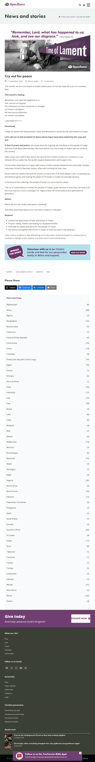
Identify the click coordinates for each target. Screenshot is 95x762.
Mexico (9, 436)
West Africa (11, 590)
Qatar (8, 513)
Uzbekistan (11, 573)
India (8, 387)
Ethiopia (10, 376)
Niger (8, 475)
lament (9, 271)
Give (6, 642)
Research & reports (11, 722)
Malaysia (10, 425)
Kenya (9, 409)
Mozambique (12, 453)
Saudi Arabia (11, 518)
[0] (84, 5)
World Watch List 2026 (12, 710)
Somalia (9, 524)
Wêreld (9, 584)
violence (39, 271)
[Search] (80, 5)
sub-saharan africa (24, 271)
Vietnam (10, 579)
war (48, 271)
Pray (6, 639)
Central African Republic (16, 337)
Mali (8, 431)
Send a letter (9, 654)
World (9, 595)
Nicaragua (11, 469)
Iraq (8, 403)
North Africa (11, 486)
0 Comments (49, 81)
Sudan (36, 81)
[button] (11, 287)
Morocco (10, 447)
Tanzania (10, 557)
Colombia (10, 354)
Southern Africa (13, 529)
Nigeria (9, 480)
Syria (8, 546)
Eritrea (9, 370)
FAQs (6, 682)
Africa (30, 81)
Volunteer (8, 650)
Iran (8, 398)
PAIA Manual (83, 758)
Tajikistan (10, 551)
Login (6, 697)
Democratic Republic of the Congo (21, 359)
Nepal (9, 464)
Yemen (9, 601)
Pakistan (10, 497)
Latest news (9, 690)
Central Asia (11, 343)
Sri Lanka (10, 535)
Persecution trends (11, 718)
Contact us (8, 693)
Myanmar (10, 458)
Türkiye (9, 568)
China (8, 348)
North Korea (11, 491)
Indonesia (10, 392)
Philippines (11, 508)
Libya (8, 420)
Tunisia (9, 563)
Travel (7, 646)
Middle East (11, 442)
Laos (8, 414)
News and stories (68, 17)
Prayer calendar (10, 686)
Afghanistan (11, 304)
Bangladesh (11, 321)
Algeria (9, 315)
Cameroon (11, 332)
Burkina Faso (12, 326)
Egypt (8, 365)
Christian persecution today (14, 714)
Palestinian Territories (16, 502)
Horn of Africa (12, 381)
